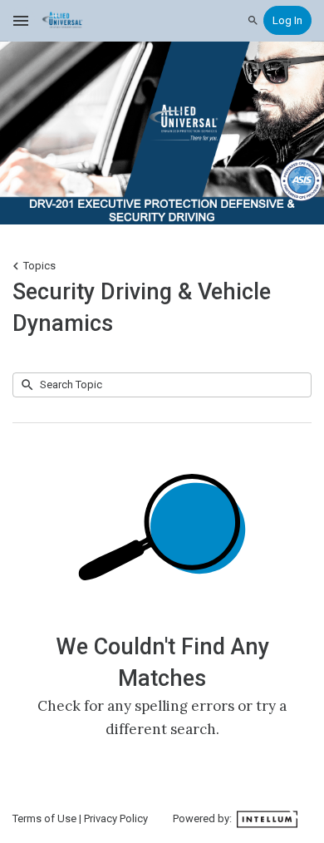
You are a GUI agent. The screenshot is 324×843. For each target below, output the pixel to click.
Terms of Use (44, 818)
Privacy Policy (116, 818)
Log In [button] (287, 20)
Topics (39, 265)
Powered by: (203, 818)
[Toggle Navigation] (21, 20)
